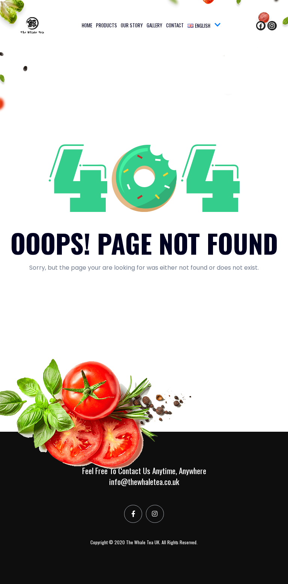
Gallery (154, 25)
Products (106, 25)
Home (87, 25)
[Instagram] (272, 25)
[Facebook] (261, 25)
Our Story (132, 25)
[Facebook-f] (133, 514)
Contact (175, 25)
